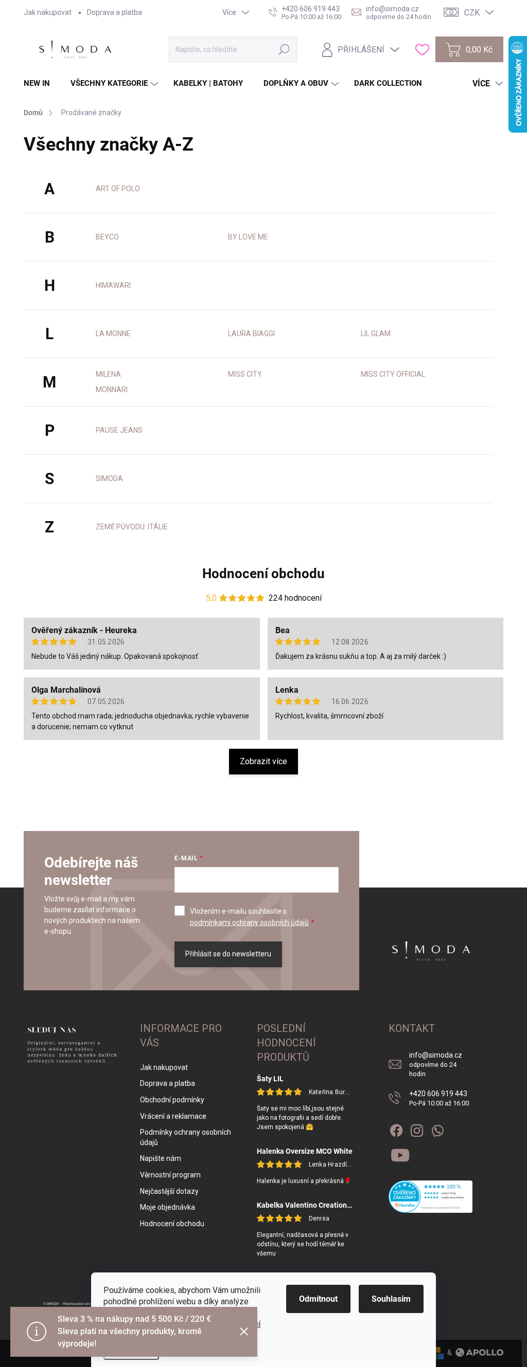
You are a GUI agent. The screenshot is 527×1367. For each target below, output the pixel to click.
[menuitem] (41, 83)
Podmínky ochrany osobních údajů (185, 1137)
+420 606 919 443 (439, 1098)
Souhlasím (391, 1299)
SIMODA (109, 478)
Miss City (245, 374)
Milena (108, 374)
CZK (472, 12)
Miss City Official (393, 374)
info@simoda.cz (435, 1064)
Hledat (284, 49)
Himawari (113, 285)
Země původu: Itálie (132, 527)
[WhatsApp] (437, 1128)
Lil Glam (376, 333)
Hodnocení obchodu (263, 573)
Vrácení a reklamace (173, 1116)
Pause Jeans (119, 430)
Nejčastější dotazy (169, 1191)
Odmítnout (318, 1299)
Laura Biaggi (251, 333)
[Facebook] (396, 1128)
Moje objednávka (167, 1207)
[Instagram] (417, 1128)
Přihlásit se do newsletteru (228, 954)
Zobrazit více (263, 761)
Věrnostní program (170, 1175)
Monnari (112, 389)
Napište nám (160, 1158)
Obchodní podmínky (172, 1100)
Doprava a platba (114, 12)
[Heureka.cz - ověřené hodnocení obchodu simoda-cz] (430, 1196)
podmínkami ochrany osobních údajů (249, 922)
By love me (248, 237)
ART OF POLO (118, 188)
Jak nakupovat (48, 12)
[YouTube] (400, 1153)
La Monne (113, 333)
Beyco (107, 237)
